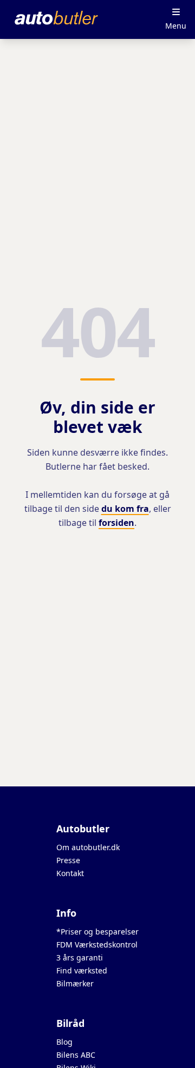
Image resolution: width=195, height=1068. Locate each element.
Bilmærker (75, 983)
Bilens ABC (75, 1055)
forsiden (116, 523)
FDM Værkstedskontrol (97, 944)
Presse (68, 860)
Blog (64, 1042)
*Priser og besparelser (97, 931)
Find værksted (81, 970)
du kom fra (125, 509)
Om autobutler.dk (88, 847)
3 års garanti (79, 957)
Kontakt (70, 873)
